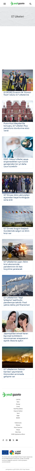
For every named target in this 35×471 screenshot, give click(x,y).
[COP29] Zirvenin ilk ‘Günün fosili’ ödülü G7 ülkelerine (17, 93)
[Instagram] (6, 440)
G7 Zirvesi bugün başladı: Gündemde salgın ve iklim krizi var (16, 231)
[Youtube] (17, 440)
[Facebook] (3, 440)
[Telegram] (10, 440)
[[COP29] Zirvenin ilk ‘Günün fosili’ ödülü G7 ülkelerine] (17, 80)
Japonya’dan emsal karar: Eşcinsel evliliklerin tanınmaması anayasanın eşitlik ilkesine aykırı (16, 337)
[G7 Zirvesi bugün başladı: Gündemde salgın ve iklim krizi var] (17, 216)
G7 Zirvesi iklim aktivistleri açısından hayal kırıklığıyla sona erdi (17, 197)
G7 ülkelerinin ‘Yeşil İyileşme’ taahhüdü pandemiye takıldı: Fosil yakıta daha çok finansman (17, 301)
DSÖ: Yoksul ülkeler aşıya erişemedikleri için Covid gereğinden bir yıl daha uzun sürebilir (16, 163)
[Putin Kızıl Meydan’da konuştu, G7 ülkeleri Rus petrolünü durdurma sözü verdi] (17, 111)
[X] (13, 440)
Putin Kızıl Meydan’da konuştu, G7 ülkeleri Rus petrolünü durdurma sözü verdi (16, 127)
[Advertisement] (17, 44)
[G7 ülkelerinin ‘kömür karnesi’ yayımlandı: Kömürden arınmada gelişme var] (17, 357)
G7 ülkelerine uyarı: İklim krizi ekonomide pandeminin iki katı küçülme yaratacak (16, 265)
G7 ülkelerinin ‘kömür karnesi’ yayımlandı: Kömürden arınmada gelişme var (14, 373)
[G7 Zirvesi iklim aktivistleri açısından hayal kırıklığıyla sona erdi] (17, 183)
